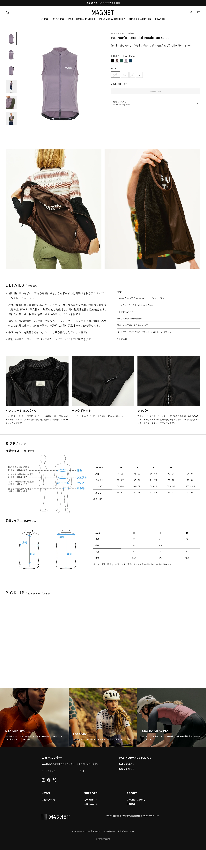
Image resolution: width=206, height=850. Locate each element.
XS (124, 74)
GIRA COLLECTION (140, 19)
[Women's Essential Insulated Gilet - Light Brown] (9, 672)
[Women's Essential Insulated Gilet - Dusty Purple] (15, 672)
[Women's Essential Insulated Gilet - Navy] (18, 672)
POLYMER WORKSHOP (112, 19)
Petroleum (121, 61)
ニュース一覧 (48, 799)
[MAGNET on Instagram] (43, 780)
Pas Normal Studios (122, 33)
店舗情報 (131, 804)
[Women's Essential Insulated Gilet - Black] (7, 672)
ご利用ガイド (91, 799)
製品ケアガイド (126, 764)
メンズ (44, 19)
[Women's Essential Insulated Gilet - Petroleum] (12, 672)
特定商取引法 (109, 831)
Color (123, 56)
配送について (123, 103)
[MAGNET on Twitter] (54, 780)
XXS (115, 74)
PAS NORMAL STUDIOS (81, 19)
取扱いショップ (126, 768)
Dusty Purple (126, 61)
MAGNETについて (136, 799)
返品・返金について (126, 831)
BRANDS (160, 19)
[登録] (82, 771)
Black (112, 61)
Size (113, 68)
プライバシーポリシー (80, 831)
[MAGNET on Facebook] (48, 780)
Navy (130, 61)
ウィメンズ (58, 19)
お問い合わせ (91, 804)
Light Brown (117, 61)
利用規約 (97, 831)
